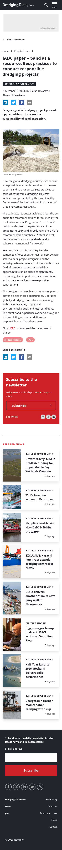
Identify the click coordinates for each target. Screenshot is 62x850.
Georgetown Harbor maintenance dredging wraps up (39, 705)
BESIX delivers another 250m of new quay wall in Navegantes (40, 598)
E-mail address (13, 748)
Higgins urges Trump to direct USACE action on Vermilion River (39, 634)
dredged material (12, 340)
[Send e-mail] (32, 787)
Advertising (51, 799)
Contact (53, 826)
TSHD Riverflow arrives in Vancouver (39, 497)
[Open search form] (46, 5)
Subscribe (19, 406)
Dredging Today (21, 51)
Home (5, 51)
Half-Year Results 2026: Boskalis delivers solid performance (37, 671)
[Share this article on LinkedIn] (5, 102)
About (54, 819)
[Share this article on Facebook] (21, 102)
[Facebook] (43, 417)
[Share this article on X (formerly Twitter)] (13, 357)
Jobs (7, 813)
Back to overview (15, 39)
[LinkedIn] (53, 417)
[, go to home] (18, 5)
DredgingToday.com (15, 799)
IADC (30, 340)
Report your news (48, 813)
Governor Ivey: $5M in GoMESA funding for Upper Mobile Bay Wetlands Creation (40, 465)
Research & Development (19, 84)
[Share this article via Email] (29, 102)
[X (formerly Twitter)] (48, 417)
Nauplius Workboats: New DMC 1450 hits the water (40, 527)
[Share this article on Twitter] (13, 102)
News (8, 806)
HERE (12, 328)
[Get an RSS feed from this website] (40, 787)
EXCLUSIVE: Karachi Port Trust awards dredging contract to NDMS (39, 562)
